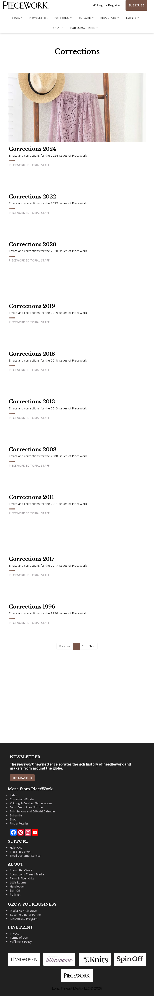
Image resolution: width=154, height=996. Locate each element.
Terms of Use (19, 937)
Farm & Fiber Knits (22, 878)
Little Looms (18, 882)
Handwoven (17, 886)
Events (131, 18)
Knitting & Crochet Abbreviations (31, 803)
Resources (108, 18)
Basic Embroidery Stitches (27, 807)
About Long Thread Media (27, 874)
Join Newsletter (22, 778)
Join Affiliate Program (23, 919)
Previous (64, 646)
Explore (84, 18)
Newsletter (38, 18)
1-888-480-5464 (20, 851)
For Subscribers (83, 28)
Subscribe (136, 5)
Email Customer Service (25, 856)
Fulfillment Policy (21, 941)
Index (13, 795)
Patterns (62, 18)
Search (17, 18)
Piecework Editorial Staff (29, 165)
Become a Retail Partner (26, 914)
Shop (57, 28)
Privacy (14, 933)
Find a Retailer (19, 823)
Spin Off (15, 890)
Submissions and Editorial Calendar (32, 811)
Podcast (15, 894)
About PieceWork (21, 870)
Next (92, 646)
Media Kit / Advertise (23, 910)
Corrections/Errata (22, 799)
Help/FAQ (16, 847)
